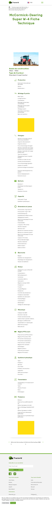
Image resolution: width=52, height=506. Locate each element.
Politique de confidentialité (34, 495)
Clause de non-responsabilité (12, 495)
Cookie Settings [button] (6, 502)
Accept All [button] (13, 502)
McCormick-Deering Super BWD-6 (33, 443)
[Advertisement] (26, 38)
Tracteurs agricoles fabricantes (20, 7)
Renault (33, 486)
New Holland (12, 489)
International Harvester (36, 482)
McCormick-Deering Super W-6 (18, 443)
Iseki (32, 480)
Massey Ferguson (13, 484)
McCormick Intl (34, 484)
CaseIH (10, 486)
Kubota (10, 482)
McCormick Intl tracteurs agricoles (17, 8)
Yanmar (33, 489)
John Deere (11, 480)
